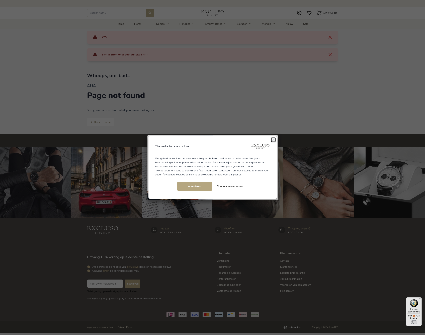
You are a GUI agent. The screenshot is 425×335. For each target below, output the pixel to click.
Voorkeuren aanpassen (230, 186)
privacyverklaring (235, 166)
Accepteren (194, 186)
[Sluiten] (273, 140)
